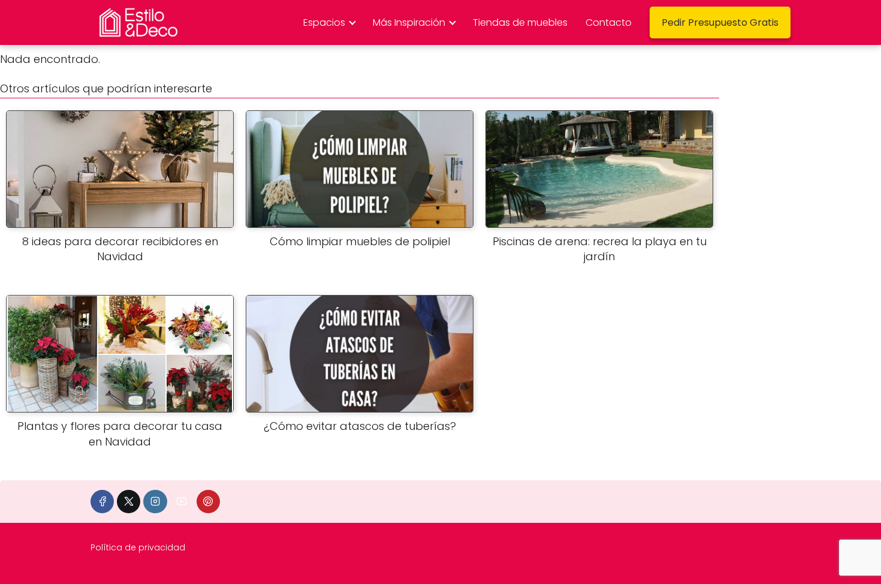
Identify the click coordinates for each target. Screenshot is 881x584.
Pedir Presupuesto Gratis (720, 22)
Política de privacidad (137, 547)
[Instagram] (155, 501)
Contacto (609, 22)
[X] (128, 501)
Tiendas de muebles (520, 22)
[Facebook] (102, 501)
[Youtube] (182, 501)
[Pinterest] (208, 501)
